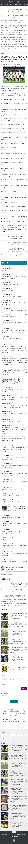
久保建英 (22, 735)
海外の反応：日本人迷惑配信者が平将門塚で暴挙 (12, 37)
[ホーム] (14, 2)
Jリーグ (10, 4)
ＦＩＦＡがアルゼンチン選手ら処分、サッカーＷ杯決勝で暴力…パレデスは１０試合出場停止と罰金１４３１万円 (14, 604)
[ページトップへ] (14, 832)
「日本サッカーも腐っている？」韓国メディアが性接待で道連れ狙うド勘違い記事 (13, 600)
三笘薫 (16, 735)
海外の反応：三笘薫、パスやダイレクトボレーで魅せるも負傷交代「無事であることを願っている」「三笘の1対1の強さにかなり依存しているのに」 (14, 712)
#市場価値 (10, 574)
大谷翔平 (8, 738)
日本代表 (16, 4)
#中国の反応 (3, 574)
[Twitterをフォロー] (14, 841)
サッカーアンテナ (4, 4)
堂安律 (2, 738)
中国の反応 (3, 735)
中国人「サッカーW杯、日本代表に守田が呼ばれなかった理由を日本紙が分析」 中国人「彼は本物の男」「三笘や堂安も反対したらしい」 (13, 596)
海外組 (20, 4)
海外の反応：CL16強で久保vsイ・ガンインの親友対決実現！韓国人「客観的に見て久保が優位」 (14, 721)
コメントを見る (14, 701)
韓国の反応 (10, 735)
